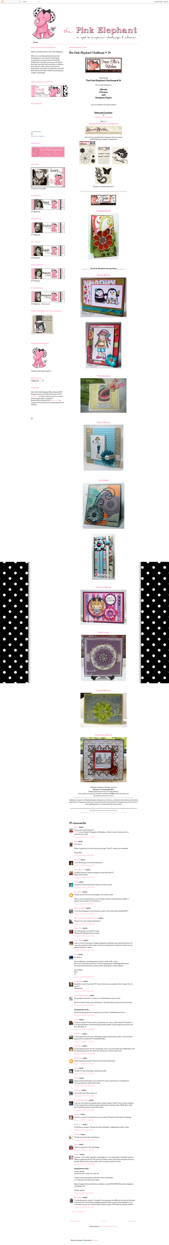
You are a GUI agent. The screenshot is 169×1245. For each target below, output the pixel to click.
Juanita (77, 860)
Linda (76, 1078)
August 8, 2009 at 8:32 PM (84, 1130)
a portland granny (82, 995)
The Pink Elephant (36, 131)
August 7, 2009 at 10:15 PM (84, 1074)
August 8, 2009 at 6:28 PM (84, 1120)
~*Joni (76, 1020)
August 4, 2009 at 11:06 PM (84, 924)
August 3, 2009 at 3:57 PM (83, 855)
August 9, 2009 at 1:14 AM (84, 1150)
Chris (76, 1068)
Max (76, 954)
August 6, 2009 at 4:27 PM (84, 1015)
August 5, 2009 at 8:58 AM (84, 977)
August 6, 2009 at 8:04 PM (84, 1029)
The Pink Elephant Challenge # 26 (90, 52)
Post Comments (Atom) (108, 1226)
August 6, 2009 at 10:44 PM (84, 1054)
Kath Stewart (79, 870)
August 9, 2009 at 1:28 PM (84, 1193)
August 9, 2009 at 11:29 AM (84, 1164)
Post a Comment (78, 1211)
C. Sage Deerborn (81, 1100)
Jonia (76, 882)
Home (35, 42)
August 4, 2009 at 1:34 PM (84, 904)
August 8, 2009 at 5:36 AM (84, 1110)
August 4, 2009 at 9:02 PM (84, 914)
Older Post (132, 1221)
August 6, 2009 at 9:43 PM (84, 1042)
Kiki (76, 841)
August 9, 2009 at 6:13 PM (84, 1207)
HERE (76, 832)
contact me (35, 396)
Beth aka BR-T (80, 908)
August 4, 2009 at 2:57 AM (84, 877)
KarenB (77, 1134)
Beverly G (78, 928)
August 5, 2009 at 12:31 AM (84, 936)
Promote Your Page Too (37, 136)
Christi (77, 1114)
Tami (76, 1144)
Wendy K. (78, 1124)
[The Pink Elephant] (32, 134)
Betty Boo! (78, 1197)
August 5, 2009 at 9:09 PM (84, 1005)
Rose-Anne (78, 940)
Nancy (77, 1154)
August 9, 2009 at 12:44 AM (84, 1140)
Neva (76, 827)
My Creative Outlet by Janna (86, 918)
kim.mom (78, 1046)
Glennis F (78, 1034)
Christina (78, 1058)
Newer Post (75, 1221)
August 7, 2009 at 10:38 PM (84, 1086)
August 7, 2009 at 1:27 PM (83, 1064)
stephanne (78, 981)
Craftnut (77, 1090)
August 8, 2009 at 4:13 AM (84, 1096)
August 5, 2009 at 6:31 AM (84, 950)
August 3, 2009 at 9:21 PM (83, 865)
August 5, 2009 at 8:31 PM (83, 991)
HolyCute (78, 892)
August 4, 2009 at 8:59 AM (84, 887)
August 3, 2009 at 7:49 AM (84, 837)
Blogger (95, 1240)
